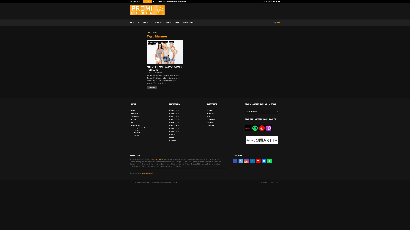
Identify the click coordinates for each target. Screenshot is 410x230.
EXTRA (171, 137)
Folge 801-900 (174, 110)
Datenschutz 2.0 (273, 182)
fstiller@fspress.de (147, 173)
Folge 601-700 (174, 116)
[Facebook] (235, 161)
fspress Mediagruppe (156, 159)
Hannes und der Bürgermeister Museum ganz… (172, 1)
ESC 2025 (136, 135)
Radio (177, 22)
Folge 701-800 (174, 113)
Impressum (264, 182)
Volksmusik (211, 113)
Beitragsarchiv (143, 22)
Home (132, 22)
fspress (175, 182)
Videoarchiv (157, 22)
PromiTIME (173, 140)
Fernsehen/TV (211, 122)
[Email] (264, 161)
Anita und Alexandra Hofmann (155, 42)
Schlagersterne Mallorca (141, 128)
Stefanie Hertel (152, 44)
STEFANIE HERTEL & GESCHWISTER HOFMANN (164, 68)
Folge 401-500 (174, 122)
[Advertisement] (241, 11)
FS (149, 72)
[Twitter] (241, 161)
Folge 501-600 (174, 119)
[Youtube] (258, 161)
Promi (166, 42)
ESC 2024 (136, 133)
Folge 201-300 (174, 128)
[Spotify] (269, 161)
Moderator (210, 125)
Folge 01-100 (173, 134)
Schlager (171, 42)
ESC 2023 (136, 130)
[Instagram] (246, 161)
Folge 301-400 (174, 125)
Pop (208, 116)
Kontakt (168, 22)
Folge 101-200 (174, 131)
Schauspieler (211, 119)
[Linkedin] (252, 161)
